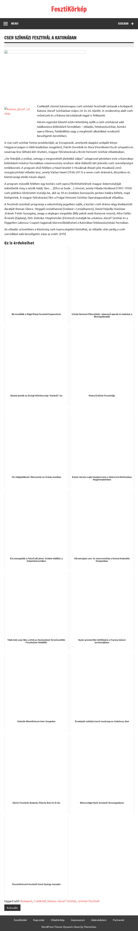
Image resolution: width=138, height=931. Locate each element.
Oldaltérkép (58, 920)
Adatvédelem (98, 920)
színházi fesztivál (88, 901)
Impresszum (78, 920)
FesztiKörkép (69, 9)
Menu (14, 23)
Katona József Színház (61, 901)
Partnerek (118, 920)
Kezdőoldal (20, 920)
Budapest (26, 901)
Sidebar (123, 23)
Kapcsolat (38, 920)
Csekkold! (40, 901)
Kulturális (12, 907)
